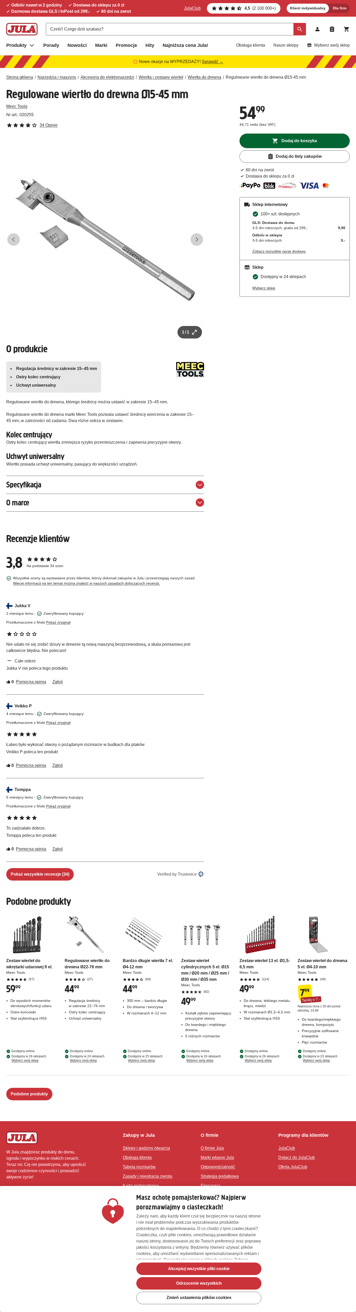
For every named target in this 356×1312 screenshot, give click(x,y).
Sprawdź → (212, 61)
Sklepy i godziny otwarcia (146, 1148)
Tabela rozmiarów (139, 1167)
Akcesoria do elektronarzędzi (107, 77)
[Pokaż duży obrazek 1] (105, 239)
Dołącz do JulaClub (296, 1157)
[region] (178, 1249)
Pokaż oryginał (58, 622)
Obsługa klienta (250, 45)
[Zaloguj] (317, 29)
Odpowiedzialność (218, 1167)
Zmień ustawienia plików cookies (199, 1298)
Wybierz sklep (263, 288)
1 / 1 (185, 332)
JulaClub (192, 8)
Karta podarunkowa (141, 1185)
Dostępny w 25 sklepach (145, 1058)
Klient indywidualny (308, 8)
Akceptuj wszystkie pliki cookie (199, 1268)
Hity (149, 45)
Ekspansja (210, 1185)
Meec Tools (16, 106)
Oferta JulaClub (292, 1167)
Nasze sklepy (285, 45)
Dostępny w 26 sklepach (28, 1058)
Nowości (77, 45)
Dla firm (339, 8)
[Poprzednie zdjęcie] (13, 239)
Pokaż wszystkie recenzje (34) (40, 874)
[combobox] (176, 29)
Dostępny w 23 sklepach (320, 1058)
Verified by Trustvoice (177, 874)
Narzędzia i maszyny (57, 77)
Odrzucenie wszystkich (199, 1283)
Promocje (126, 45)
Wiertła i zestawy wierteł (161, 77)
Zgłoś (57, 682)
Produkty (16, 45)
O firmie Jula (212, 1148)
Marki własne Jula (217, 1157)
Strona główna (19, 77)
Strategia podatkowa (220, 1176)
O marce (17, 502)
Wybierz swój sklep (332, 45)
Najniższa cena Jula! (185, 45)
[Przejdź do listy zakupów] (332, 29)
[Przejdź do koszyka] (346, 29)
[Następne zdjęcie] (197, 239)
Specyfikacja (23, 484)
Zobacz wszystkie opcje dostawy (279, 251)
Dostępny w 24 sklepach (87, 1058)
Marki (101, 45)
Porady (51, 45)
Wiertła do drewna (204, 77)
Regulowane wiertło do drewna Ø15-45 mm (266, 77)
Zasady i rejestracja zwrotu (147, 1176)
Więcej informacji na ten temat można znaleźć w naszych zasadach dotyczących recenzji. (86, 583)
